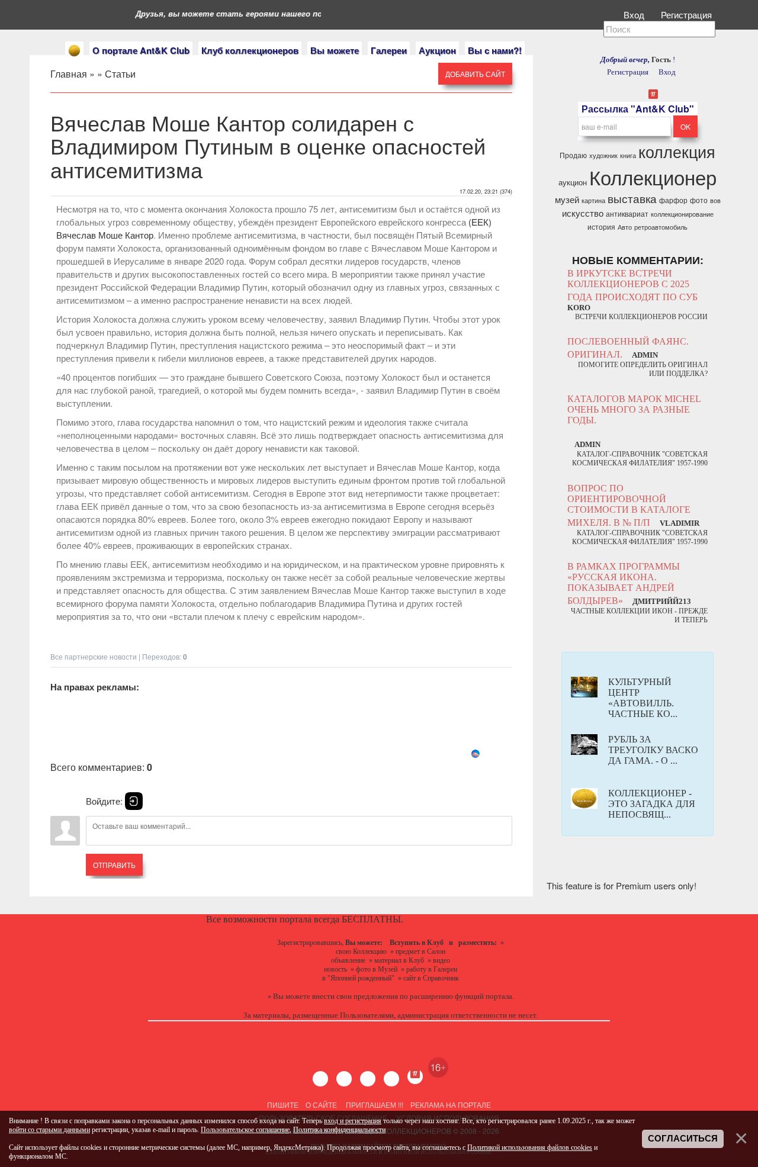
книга (628, 155)
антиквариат (627, 213)
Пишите (282, 1105)
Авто (625, 227)
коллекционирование (682, 214)
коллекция (676, 151)
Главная (68, 74)
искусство (582, 213)
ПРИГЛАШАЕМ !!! (374, 1105)
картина (593, 200)
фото (699, 200)
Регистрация (688, 14)
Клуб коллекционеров (249, 50)
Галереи (389, 50)
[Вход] (134, 801)
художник (603, 155)
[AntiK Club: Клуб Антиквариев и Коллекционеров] (74, 50)
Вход (635, 14)
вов (715, 200)
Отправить (114, 865)
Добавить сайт (475, 74)
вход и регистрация (352, 1121)
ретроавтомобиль (661, 227)
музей (567, 199)
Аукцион (437, 50)
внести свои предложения (355, 996)
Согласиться (683, 1138)
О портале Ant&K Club (141, 50)
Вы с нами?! (495, 50)
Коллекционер (653, 177)
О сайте (321, 1105)
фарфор (673, 200)
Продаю (573, 155)
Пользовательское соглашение (245, 1130)
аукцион (572, 182)
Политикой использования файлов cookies (529, 1147)
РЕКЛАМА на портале (450, 1105)
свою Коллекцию (361, 951)
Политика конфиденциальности (339, 1130)
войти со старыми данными (49, 1130)
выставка (632, 198)
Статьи (120, 74)
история (601, 226)
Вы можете (334, 50)
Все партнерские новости (93, 656)
